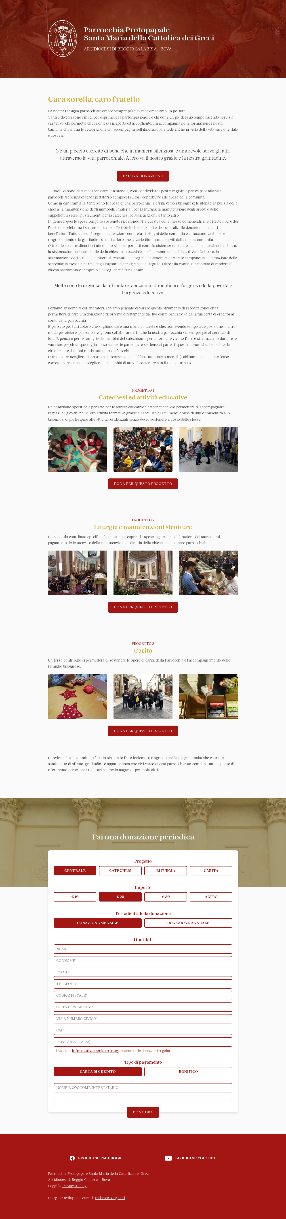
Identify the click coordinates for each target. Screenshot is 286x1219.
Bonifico (188, 1071)
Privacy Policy (74, 1186)
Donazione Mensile (97, 923)
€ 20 (120, 897)
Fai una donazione (143, 176)
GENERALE (75, 871)
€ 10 (75, 897)
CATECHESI (120, 871)
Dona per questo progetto (143, 484)
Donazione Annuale (188, 923)
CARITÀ (211, 871)
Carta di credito (98, 1071)
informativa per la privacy (95, 1051)
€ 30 (166, 897)
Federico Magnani (110, 1198)
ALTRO (211, 897)
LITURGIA (165, 871)
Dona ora (143, 1112)
